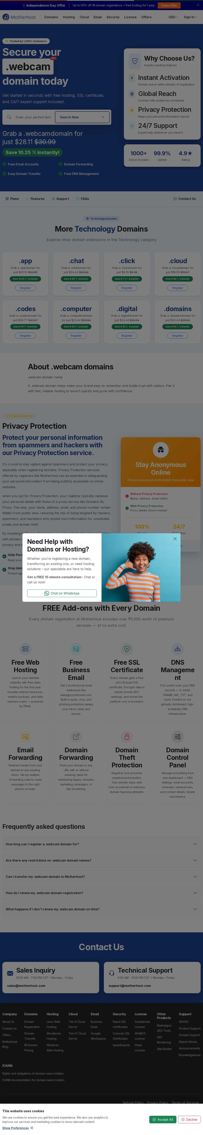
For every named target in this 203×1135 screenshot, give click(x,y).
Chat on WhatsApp (65, 593)
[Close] (175, 538)
